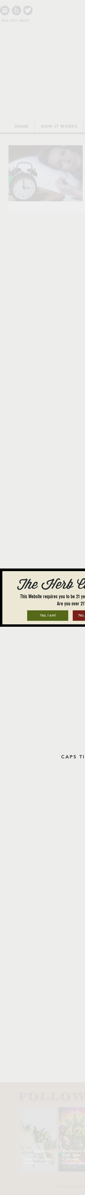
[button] (47, 615)
